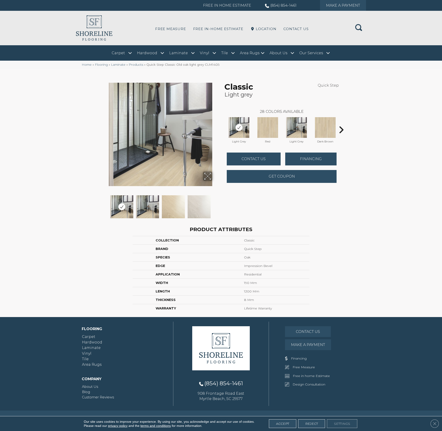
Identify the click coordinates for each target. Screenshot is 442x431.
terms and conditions (155, 426)
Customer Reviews (98, 397)
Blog (86, 392)
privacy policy (118, 426)
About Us (90, 386)
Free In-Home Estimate (218, 29)
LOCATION (265, 29)
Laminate (118, 64)
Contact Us (295, 29)
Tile (85, 359)
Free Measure (170, 29)
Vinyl (86, 353)
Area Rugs (92, 364)
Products (136, 64)
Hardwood (92, 342)
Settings (342, 424)
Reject (311, 424)
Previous (105, 204)
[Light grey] (238, 127)
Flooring (101, 64)
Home (87, 64)
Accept (282, 424)
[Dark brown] (325, 127)
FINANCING (311, 159)
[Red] (267, 127)
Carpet (88, 337)
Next (215, 204)
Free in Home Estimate (227, 5)
